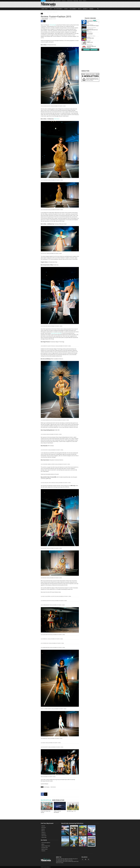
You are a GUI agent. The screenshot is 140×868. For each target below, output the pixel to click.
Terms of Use (43, 835)
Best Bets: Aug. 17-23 (71, 811)
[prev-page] (41, 814)
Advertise (80, 0)
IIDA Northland (52, 25)
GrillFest (42, 844)
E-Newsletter (48, 0)
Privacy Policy (43, 837)
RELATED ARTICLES (46, 800)
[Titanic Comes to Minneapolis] (60, 806)
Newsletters (43, 834)
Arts (45, 11)
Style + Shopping (73, 8)
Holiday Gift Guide (69, 0)
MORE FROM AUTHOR (58, 800)
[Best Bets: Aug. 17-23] (73, 806)
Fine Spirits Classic (44, 847)
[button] (98, 8)
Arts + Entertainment (58, 8)
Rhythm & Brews (44, 849)
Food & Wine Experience (45, 842)
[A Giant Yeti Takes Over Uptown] (47, 806)
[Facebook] (42, 21)
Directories (63, 0)
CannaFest (43, 850)
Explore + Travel (44, 8)
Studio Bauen (56, 118)
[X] (44, 21)
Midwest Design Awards (45, 845)
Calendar (52, 0)
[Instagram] (85, 859)
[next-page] (43, 814)
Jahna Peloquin (45, 18)
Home (42, 11)
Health (79, 8)
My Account (43, 827)
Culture (65, 8)
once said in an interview (56, 333)
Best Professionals (57, 0)
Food (51, 8)
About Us (43, 830)
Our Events (85, 8)
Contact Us (84, 0)
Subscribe (43, 0)
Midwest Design (76, 0)
